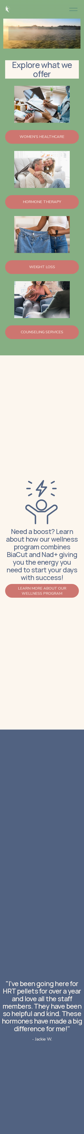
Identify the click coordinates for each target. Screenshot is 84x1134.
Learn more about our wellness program (42, 591)
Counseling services (42, 332)
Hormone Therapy (42, 201)
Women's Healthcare (42, 136)
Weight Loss (42, 267)
